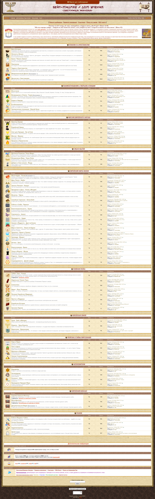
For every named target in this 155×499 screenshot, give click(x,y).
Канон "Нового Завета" (19, 59)
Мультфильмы (16, 400)
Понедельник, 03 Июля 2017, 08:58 (115, 232)
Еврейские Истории (18, 303)
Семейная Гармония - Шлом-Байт (22, 200)
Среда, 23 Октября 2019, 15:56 (114, 185)
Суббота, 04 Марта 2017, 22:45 (114, 213)
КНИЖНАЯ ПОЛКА (79, 269)
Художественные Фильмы (20, 395)
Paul (115, 216)
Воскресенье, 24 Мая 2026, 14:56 (115, 141)
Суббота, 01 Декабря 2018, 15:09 (114, 405)
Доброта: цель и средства (116, 176)
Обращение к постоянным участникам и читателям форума (123, 433)
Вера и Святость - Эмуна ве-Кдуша (23, 228)
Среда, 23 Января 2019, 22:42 (114, 378)
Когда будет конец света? (116, 142)
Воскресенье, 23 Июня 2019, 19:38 (115, 289)
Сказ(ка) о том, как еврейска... (117, 69)
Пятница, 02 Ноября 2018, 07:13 (114, 400)
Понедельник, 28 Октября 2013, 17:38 (115, 373)
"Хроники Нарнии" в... (115, 308)
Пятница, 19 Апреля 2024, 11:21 (114, 237)
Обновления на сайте (115, 419)
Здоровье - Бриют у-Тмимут (20, 232)
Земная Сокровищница (19, 356)
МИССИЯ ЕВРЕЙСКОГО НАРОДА (79, 117)
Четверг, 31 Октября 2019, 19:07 (114, 274)
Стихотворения (113, 299)
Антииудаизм (15, 373)
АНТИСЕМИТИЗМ (79, 364)
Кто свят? (112, 229)
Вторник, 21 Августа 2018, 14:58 (114, 223)
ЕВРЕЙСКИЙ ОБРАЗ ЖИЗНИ (79, 171)
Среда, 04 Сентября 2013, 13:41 (114, 246)
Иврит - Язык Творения (19, 289)
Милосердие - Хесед (18, 175)
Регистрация (35, 18)
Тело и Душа (15, 346)
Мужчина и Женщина (18, 351)
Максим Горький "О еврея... (116, 370)
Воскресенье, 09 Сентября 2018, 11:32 (116, 189)
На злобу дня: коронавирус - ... (117, 326)
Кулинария (112, 186)
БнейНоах (116, 66)
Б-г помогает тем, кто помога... (117, 154)
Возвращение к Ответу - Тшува (21, 95)
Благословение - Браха (19, 247)
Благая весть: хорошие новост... (117, 65)
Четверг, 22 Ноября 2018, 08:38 (114, 104)
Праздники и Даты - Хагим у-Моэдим (23, 190)
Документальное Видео (19, 405)
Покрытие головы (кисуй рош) (116, 215)
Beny (16, 463)
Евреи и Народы (17, 100)
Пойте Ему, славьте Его (115, 257)
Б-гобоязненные (17, 104)
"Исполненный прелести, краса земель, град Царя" (121, 330)
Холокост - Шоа (16, 378)
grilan (30, 463)
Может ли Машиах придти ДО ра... (118, 137)
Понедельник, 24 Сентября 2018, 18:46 (116, 242)
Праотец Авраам (17, 122)
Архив (13, 432)
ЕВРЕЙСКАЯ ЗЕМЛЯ (79, 315)
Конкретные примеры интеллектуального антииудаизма (122, 374)
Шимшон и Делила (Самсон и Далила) (118, 200)
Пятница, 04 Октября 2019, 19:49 (114, 49)
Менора (112, 285)
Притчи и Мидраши (18, 299)
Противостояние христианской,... (117, 101)
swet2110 (116, 107)
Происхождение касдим (115, 290)
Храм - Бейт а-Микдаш (19, 320)
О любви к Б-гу (113, 224)
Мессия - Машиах (17, 136)
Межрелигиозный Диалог (19, 73)
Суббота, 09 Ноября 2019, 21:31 (114, 279)
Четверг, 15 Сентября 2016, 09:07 (115, 175)
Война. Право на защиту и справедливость (120, 262)
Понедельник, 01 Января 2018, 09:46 (115, 417)
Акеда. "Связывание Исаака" (116, 123)
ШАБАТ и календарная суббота (117, 181)
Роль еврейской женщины (116, 352)
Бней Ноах (112, 106)
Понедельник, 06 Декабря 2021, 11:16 (115, 368)
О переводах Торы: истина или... (117, 275)
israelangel (23, 463)
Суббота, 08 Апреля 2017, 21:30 (114, 95)
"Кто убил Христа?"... (115, 55)
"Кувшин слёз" (113, 401)
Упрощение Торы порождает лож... (118, 96)
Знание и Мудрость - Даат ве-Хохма (23, 223)
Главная (13, 18)
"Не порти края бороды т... (116, 238)
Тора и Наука (15, 342)
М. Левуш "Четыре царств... (116, 295)
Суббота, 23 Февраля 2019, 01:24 (115, 109)
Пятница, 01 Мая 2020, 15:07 (113, 324)
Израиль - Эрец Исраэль (19, 325)
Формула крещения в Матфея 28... (118, 60)
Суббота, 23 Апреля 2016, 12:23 (114, 204)
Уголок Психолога (17, 422)
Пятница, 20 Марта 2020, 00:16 (114, 158)
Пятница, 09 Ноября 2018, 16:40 (114, 218)
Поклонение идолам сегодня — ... (117, 91)
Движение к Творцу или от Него (117, 219)
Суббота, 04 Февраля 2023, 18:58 (115, 307)
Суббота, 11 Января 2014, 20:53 (114, 208)
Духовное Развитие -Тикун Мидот (22, 153)
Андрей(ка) (117, 56)
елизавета (116, 225)
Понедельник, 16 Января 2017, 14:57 (115, 180)
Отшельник (117, 286)
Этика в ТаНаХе (113, 252)
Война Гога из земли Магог (116, 406)
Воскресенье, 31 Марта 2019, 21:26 (115, 136)
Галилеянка (117, 51)
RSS (143, 18)
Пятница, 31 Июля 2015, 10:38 (114, 256)
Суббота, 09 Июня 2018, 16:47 (114, 432)
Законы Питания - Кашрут (20, 185)
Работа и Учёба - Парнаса (20, 204)
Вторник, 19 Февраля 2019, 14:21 (114, 342)
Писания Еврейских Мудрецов (21, 294)
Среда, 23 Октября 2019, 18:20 (114, 422)
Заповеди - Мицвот (17, 237)
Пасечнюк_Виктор (118, 249)
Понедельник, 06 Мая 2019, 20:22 (115, 227)
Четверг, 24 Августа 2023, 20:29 (114, 59)
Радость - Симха (17, 256)
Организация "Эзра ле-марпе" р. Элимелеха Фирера (121, 233)
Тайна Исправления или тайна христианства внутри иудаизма (124, 159)
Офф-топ (112, 423)
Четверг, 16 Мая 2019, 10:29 (113, 90)
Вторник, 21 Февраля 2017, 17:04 (114, 329)
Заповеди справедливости (116, 205)
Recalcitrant (117, 129)
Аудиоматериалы (17, 428)
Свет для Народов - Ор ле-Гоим (22, 132)
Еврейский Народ (17, 127)
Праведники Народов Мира (20, 383)
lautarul (116, 239)
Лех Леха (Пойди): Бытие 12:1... (117, 280)
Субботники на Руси (114, 50)
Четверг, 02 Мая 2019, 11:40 (113, 303)
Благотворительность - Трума (21, 209)
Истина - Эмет (16, 242)
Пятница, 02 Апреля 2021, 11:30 (114, 68)
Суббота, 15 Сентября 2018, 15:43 (115, 395)
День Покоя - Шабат (18, 180)
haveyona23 (56, 457)
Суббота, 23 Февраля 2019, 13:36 (115, 100)
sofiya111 (116, 187)
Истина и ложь (113, 243)
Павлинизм (15, 64)
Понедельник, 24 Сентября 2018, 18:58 (116, 320)
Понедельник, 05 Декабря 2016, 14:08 (115, 199)
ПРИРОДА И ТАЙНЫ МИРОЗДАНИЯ (79, 337)
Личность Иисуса (17, 54)
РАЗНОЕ (79, 413)
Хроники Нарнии (17, 308)
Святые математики (114, 343)
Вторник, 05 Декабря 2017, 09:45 (114, 126)
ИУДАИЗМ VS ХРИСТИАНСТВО (79, 45)
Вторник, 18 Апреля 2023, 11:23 (114, 54)
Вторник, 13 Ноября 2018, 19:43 (114, 163)
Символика (15, 285)
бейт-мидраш (42, 29)
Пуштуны (112, 128)
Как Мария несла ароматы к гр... (117, 79)
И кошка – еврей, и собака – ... (117, 210)
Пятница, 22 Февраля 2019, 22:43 (114, 63)
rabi (115, 407)
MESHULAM (117, 276)
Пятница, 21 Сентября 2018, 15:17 (115, 351)
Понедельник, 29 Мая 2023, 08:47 (115, 77)
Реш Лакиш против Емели (116, 164)
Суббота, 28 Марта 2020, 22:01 (114, 298)
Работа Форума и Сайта (19, 417)
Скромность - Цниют (18, 214)
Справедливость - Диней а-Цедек (22, 261)
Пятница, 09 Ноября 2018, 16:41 (114, 251)
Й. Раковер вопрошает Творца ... (117, 379)
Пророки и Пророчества (19, 141)
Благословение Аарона (115, 248)
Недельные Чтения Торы (19, 280)
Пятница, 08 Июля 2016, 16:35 (114, 261)
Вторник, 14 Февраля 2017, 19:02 (114, 356)
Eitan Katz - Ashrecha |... (115, 428)
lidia (35, 463)
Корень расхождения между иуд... (118, 74)
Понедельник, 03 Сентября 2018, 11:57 (116, 153)
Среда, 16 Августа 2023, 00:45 (114, 73)
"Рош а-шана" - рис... (115, 191)
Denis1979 (116, 97)
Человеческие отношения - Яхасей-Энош (25, 109)
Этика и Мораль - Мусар (19, 251)
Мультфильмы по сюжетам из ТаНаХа (29, 403)
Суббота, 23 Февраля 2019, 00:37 (115, 346)
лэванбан (116, 182)
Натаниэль (117, 376)
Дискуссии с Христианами (20, 78)
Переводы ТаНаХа (24, 277)
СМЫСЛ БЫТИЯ (79, 149)
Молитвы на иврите (114, 195)
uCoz (80, 497)
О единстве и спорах (115, 110)
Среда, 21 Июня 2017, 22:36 (113, 131)
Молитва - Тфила (17, 195)
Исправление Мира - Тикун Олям (22, 158)
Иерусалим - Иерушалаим (20, 329)
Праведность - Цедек (18, 218)
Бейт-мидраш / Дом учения (23, 18)
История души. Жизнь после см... (117, 348)
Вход (40, 18)
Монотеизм (15, 91)
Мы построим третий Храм (116, 321)
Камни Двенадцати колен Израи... (117, 357)
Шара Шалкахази (114, 384)
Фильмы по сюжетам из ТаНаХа (27, 398)
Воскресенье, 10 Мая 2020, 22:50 (115, 427)
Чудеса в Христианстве (19, 68)
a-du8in (116, 155)
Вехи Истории (16, 49)
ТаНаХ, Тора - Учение (18, 273)
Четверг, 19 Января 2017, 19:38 (114, 194)
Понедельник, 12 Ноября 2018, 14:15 (115, 284)
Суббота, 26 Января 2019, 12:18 (114, 293)
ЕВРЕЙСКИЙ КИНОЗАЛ (79, 391)
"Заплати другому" (114, 397)
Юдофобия (15, 369)
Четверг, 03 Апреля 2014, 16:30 (114, 383)
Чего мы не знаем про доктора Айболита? (119, 304)
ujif (115, 61)
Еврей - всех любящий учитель (117, 132)
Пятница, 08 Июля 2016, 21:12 (114, 122)
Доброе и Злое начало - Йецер (21, 163)
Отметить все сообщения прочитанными (140, 437)
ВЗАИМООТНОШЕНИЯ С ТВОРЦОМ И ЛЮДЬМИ (79, 86)
